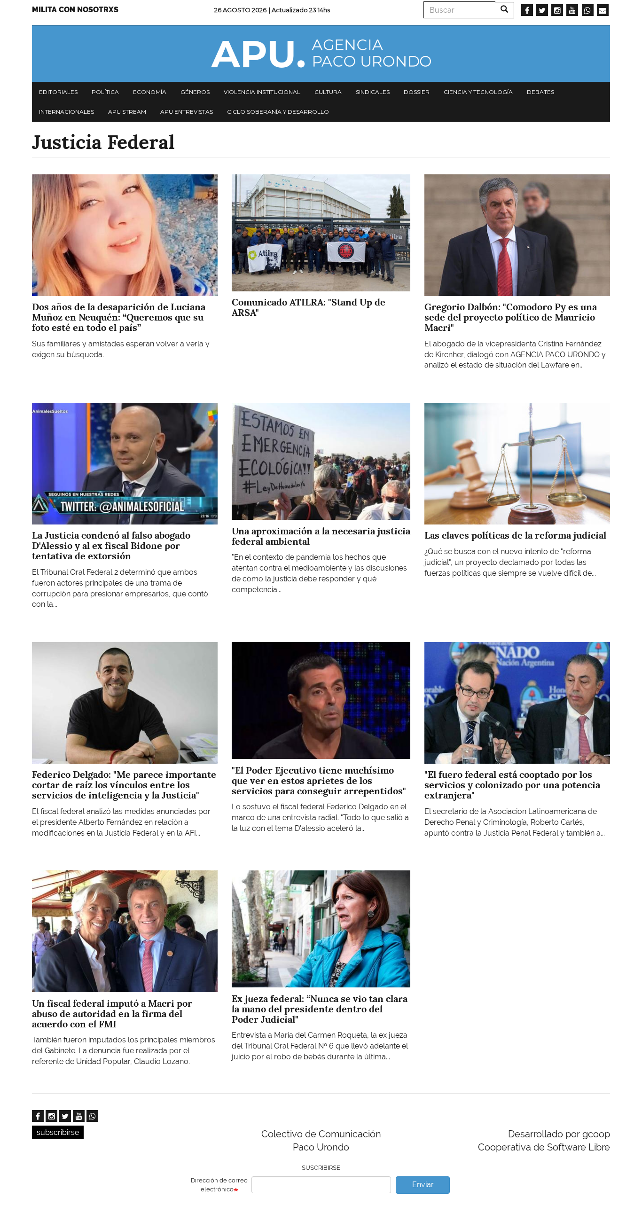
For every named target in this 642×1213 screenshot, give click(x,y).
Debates (540, 91)
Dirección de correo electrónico (219, 1185)
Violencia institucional (262, 91)
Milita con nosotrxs (75, 9)
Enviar (423, 1184)
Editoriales (58, 91)
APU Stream (127, 111)
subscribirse (58, 1132)
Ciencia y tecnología (478, 91)
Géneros (195, 91)
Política (105, 91)
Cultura (328, 91)
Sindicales (373, 91)
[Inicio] (321, 53)
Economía (149, 91)
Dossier (417, 91)
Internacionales (66, 111)
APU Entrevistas (186, 111)
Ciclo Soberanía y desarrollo (278, 111)
